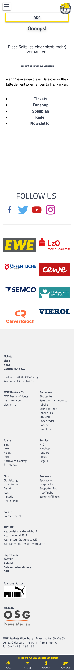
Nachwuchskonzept (15, 461)
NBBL (7, 452)
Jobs (6, 492)
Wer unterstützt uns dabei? (20, 539)
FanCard (44, 452)
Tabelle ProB (47, 413)
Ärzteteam (10, 465)
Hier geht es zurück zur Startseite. (37, 65)
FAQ (42, 444)
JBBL (7, 456)
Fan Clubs (45, 429)
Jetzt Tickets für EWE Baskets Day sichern (37, 657)
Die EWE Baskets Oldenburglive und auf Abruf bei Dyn (21, 379)
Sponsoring (46, 480)
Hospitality (46, 484)
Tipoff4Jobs (46, 492)
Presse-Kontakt (13, 516)
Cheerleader (47, 421)
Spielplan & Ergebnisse (53, 400)
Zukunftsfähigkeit (50, 496)
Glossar (44, 456)
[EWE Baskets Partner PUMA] (18, 592)
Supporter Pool (49, 488)
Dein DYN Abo (12, 400)
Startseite (46, 396)
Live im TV (10, 404)
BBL (6, 444)
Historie (8, 496)
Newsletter (40, 123)
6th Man (45, 417)
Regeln (44, 461)
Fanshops (45, 448)
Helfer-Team (11, 501)
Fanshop (40, 104)
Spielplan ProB (48, 409)
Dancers (44, 425)
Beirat (7, 488)
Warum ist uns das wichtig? (20, 531)
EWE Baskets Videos (16, 396)
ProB (7, 448)
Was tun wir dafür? (15, 535)
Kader (40, 117)
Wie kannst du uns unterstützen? (24, 543)
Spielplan (40, 111)
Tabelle (44, 404)
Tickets (40, 98)
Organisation (11, 484)
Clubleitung (11, 480)
